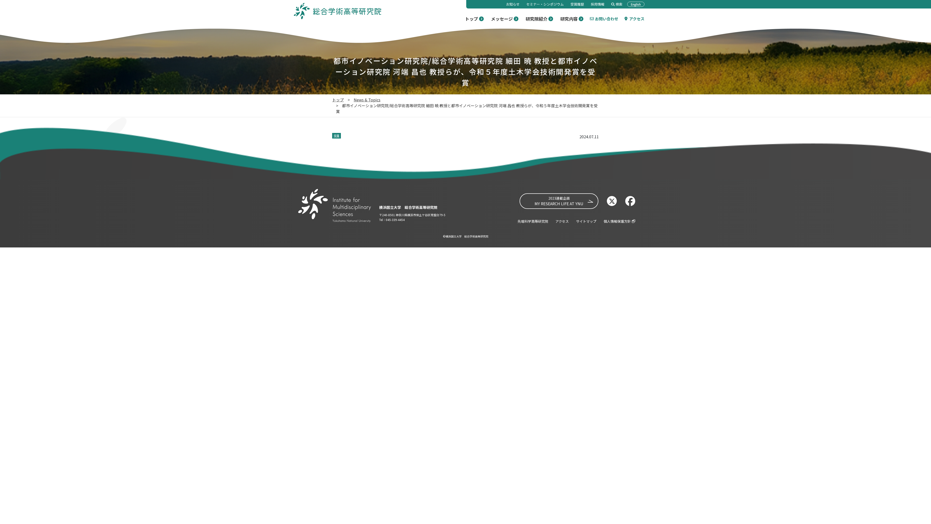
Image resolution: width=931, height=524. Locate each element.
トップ (338, 100)
